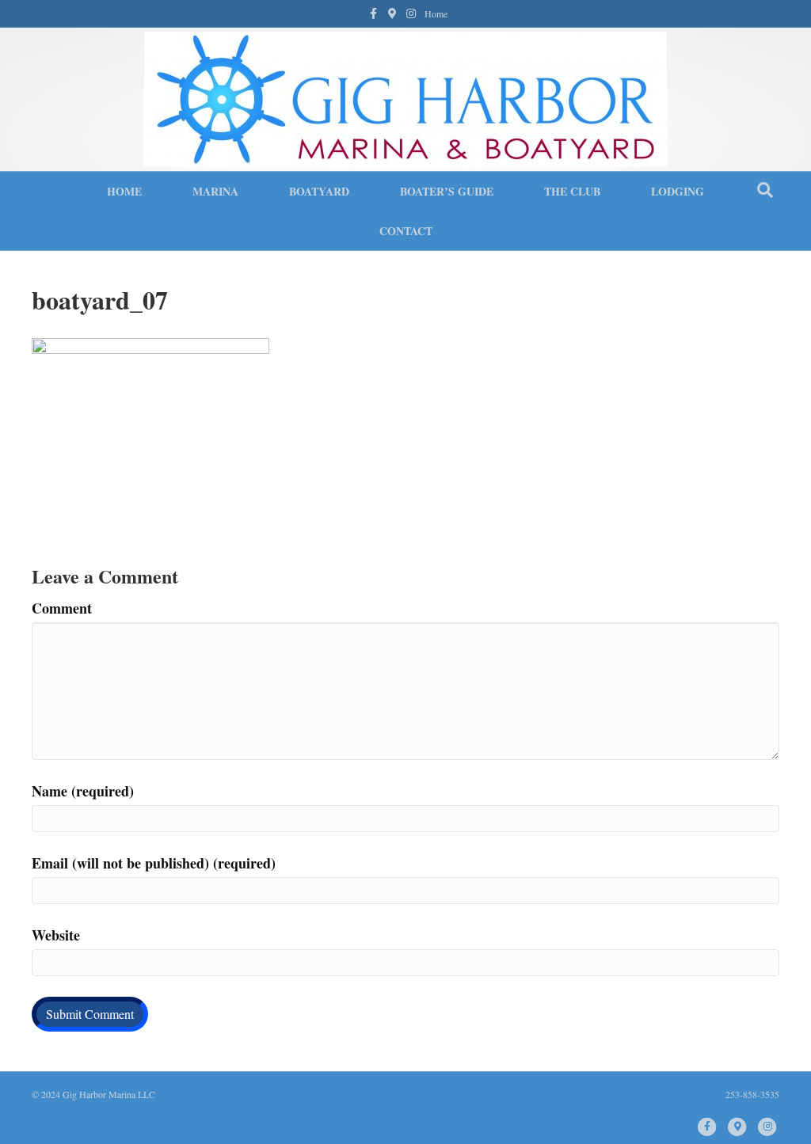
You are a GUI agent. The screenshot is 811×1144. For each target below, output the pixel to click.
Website (56, 935)
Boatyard (319, 191)
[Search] (765, 190)
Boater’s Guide (446, 191)
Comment (62, 608)
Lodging (677, 191)
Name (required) (83, 791)
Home (436, 13)
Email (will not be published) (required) (154, 863)
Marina (215, 191)
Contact (405, 230)
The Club (572, 191)
